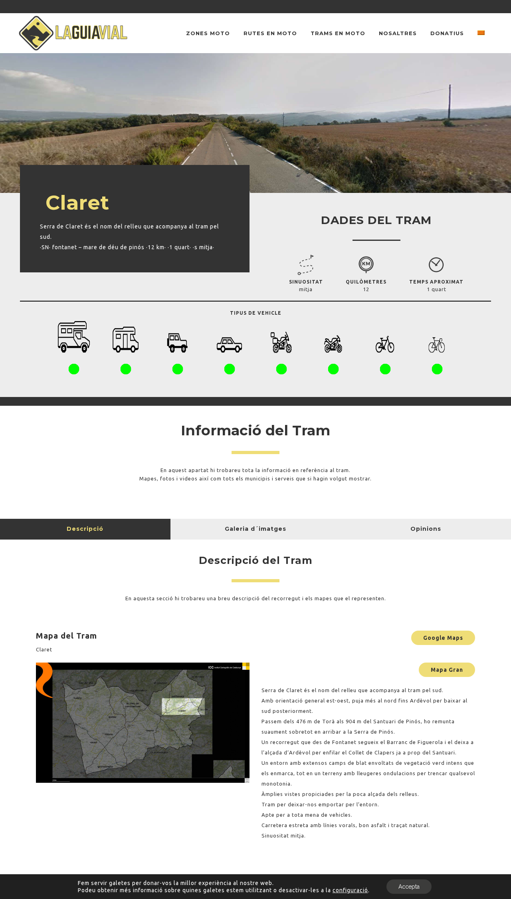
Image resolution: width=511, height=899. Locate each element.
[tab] (85, 529)
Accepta (409, 886)
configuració (350, 890)
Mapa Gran (447, 670)
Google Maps (443, 638)
